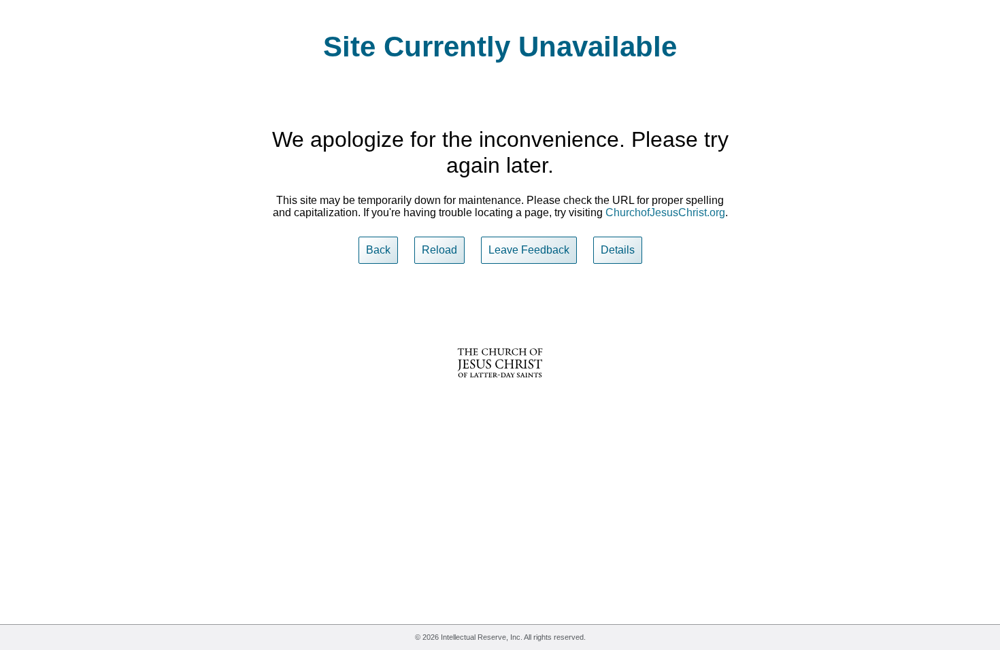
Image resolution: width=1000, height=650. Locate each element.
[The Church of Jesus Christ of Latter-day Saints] (500, 386)
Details (618, 250)
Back (378, 250)
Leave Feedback (528, 250)
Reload (439, 250)
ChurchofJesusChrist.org (665, 212)
